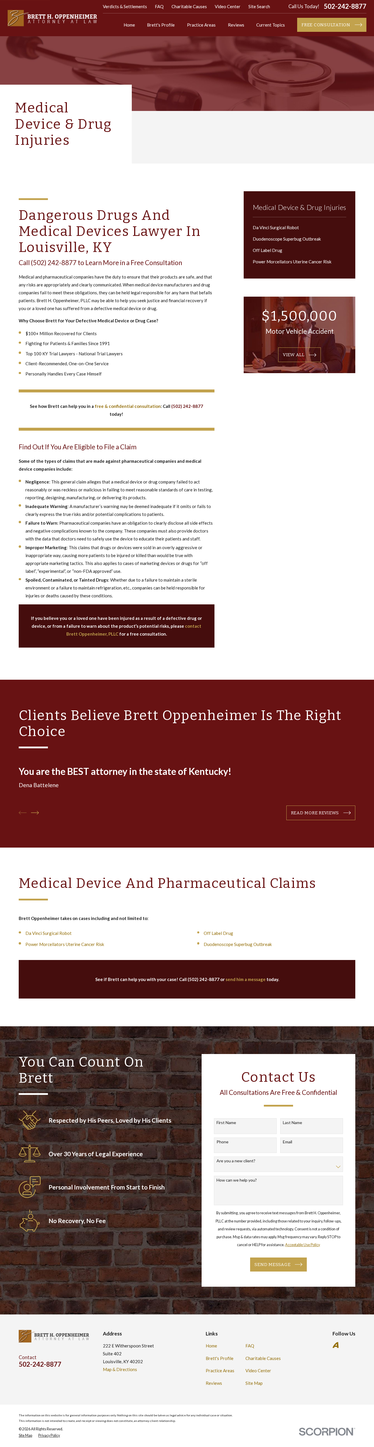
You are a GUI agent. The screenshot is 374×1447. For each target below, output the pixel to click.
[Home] (52, 18)
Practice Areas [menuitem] (201, 24)
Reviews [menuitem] (236, 24)
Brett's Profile (219, 1358)
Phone (222, 1142)
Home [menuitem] (129, 24)
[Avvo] (336, 1345)
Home (211, 1345)
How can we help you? (237, 1180)
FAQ (159, 6)
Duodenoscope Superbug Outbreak (238, 944)
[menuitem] (300, 227)
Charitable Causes (189, 6)
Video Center (227, 6)
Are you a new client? (236, 1161)
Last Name (292, 1122)
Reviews (214, 1383)
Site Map (254, 1383)
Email (287, 1142)
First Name (226, 1122)
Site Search (259, 6)
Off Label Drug (218, 933)
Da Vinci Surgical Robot (48, 933)
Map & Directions (120, 1369)
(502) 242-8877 (54, 263)
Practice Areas (220, 1370)
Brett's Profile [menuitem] (161, 24)
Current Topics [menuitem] (270, 24)
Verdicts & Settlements (125, 6)
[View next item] (35, 813)
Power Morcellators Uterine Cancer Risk (64, 944)
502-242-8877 (345, 6)
